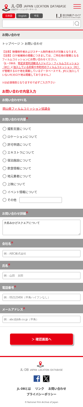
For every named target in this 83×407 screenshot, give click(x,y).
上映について (16, 184)
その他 (12, 200)
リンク (39, 389)
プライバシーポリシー (41, 394)
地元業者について (19, 176)
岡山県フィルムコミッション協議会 (26, 109)
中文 (36, 15)
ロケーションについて (22, 137)
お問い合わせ (57, 389)
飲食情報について (19, 168)
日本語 (8, 15)
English (23, 15)
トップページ (11, 43)
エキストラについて (20, 152)
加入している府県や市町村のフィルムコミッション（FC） (46, 67)
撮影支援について (19, 129)
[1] (76, 23)
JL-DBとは (24, 389)
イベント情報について (22, 192)
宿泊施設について (19, 160)
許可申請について (19, 144)
